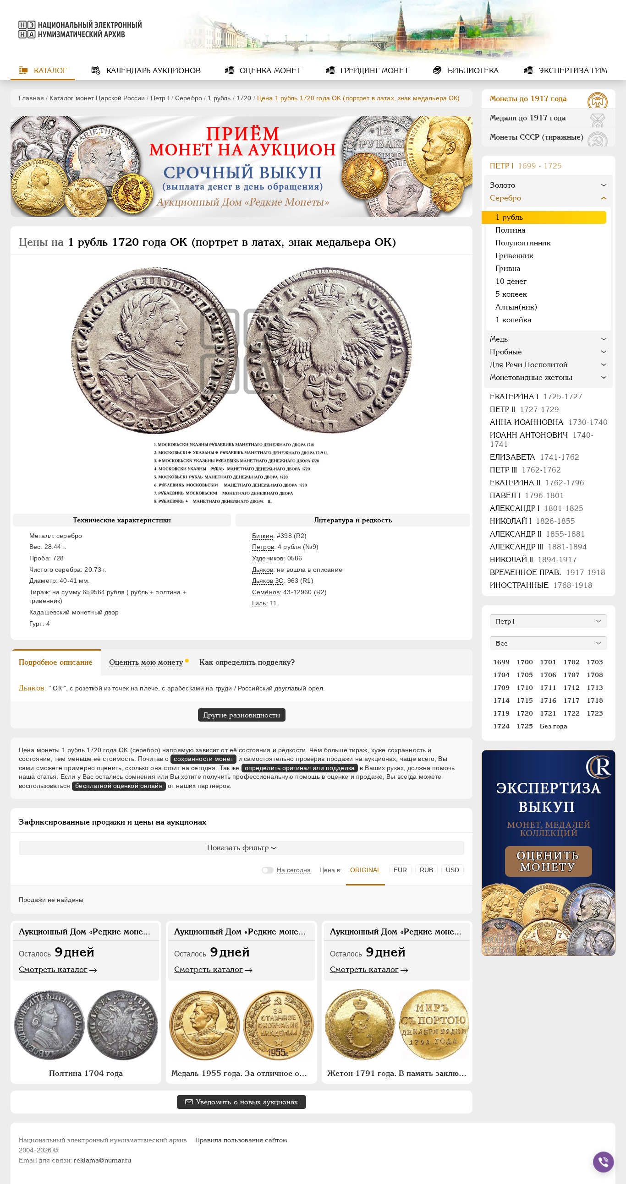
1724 (501, 726)
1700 (524, 662)
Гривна (508, 268)
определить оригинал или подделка (300, 767)
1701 (548, 662)
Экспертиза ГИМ (571, 70)
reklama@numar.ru (102, 1160)
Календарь (152, 70)
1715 (524, 700)
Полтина (510, 230)
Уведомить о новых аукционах (247, 1102)
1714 (501, 700)
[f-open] (604, 1162)
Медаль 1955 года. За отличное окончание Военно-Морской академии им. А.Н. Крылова (242, 1073)
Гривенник (514, 255)
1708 (595, 675)
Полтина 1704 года (86, 1073)
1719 (501, 713)
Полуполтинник (523, 243)
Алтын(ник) (516, 307)
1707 (571, 675)
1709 (501, 687)
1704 (501, 675)
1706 (548, 675)
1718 (595, 700)
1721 (548, 713)
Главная (31, 98)
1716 (548, 700)
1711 (548, 687)
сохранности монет (203, 758)
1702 (571, 662)
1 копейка (513, 319)
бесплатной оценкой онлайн (119, 785)
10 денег (511, 281)
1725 (524, 726)
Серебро (188, 98)
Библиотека (472, 70)
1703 (595, 662)
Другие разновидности (241, 715)
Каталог (49, 70)
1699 (501, 662)
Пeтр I (160, 98)
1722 (571, 713)
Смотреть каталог (53, 969)
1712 (571, 687)
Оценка (269, 70)
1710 (524, 687)
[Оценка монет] (548, 853)
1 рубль (219, 98)
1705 (524, 675)
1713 (595, 687)
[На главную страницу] (78, 29)
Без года (553, 726)
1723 (595, 713)
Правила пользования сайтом (241, 1140)
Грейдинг (373, 70)
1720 (244, 98)
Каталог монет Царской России (97, 98)
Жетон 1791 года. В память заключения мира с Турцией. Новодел (398, 1073)
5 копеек (511, 294)
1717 (571, 700)
